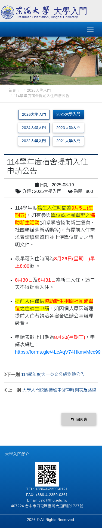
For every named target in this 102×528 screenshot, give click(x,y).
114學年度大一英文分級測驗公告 (53, 374)
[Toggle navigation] (90, 29)
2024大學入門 (34, 128)
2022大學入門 (34, 141)
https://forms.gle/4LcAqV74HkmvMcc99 (58, 352)
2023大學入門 (68, 128)
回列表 (81, 419)
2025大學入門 (39, 90)
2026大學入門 (34, 114)
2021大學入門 (68, 141)
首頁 (12, 90)
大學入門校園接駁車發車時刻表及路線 (59, 390)
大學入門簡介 (17, 454)
